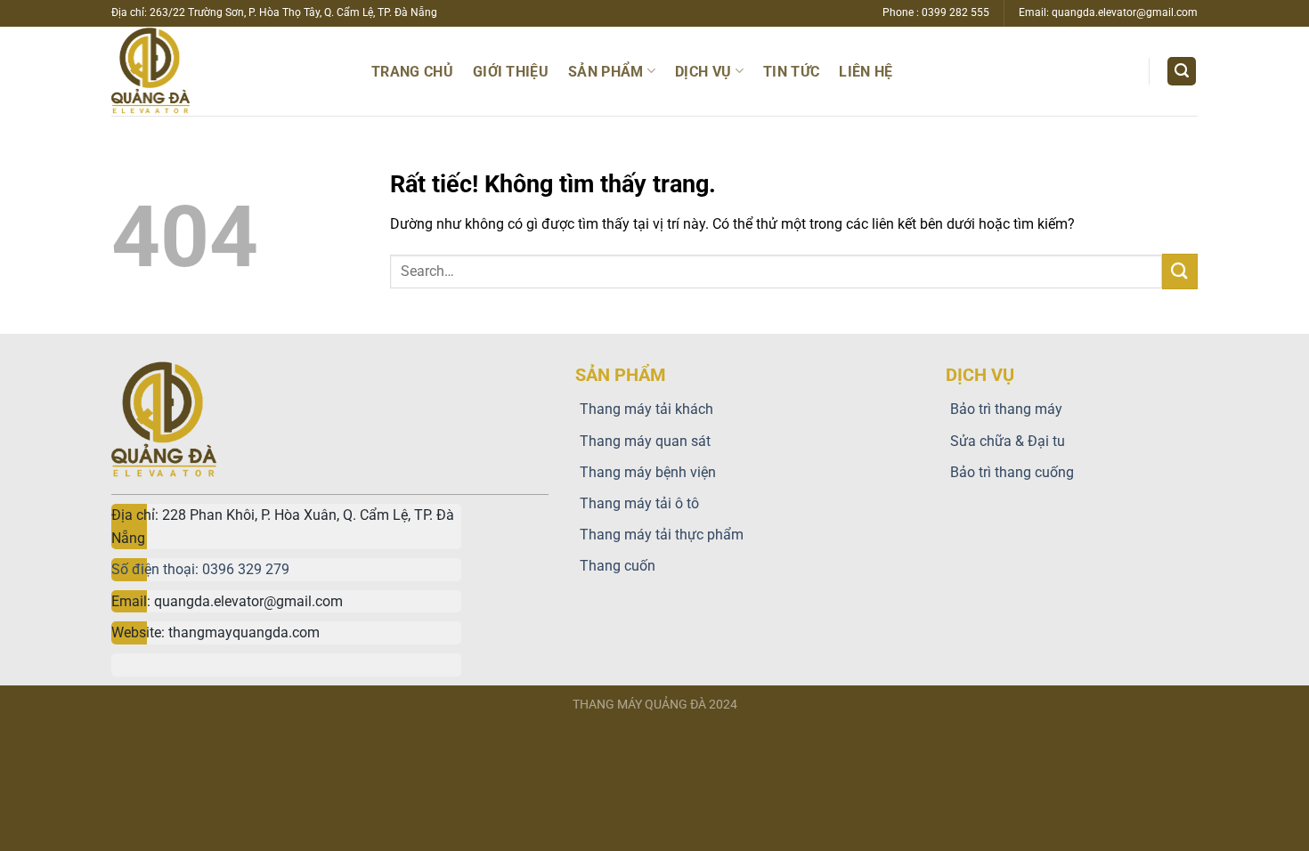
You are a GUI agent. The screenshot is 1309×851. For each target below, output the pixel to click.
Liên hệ (865, 71)
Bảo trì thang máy (1006, 409)
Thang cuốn (617, 565)
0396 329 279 (245, 569)
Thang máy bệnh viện (648, 472)
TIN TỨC (791, 71)
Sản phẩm (606, 71)
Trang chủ (412, 71)
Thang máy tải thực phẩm (662, 534)
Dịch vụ (703, 71)
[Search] (1181, 71)
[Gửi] (1180, 271)
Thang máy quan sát (645, 441)
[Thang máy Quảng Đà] (199, 71)
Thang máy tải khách (646, 409)
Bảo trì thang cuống (1012, 472)
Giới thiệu (511, 71)
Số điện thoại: (156, 569)
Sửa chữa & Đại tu (1007, 441)
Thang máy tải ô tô (639, 503)
